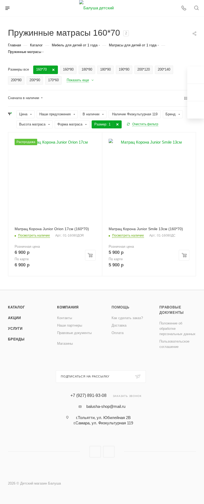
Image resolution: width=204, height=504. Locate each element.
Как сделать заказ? (127, 318)
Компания (67, 307)
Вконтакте (95, 451)
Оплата (118, 333)
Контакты (64, 318)
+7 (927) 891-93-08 (88, 395)
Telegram (108, 451)
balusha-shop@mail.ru (105, 406)
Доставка (119, 325)
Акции (14, 318)
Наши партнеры (69, 325)
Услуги (15, 329)
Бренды (16, 339)
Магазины (65, 344)
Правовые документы (74, 333)
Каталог (16, 307)
